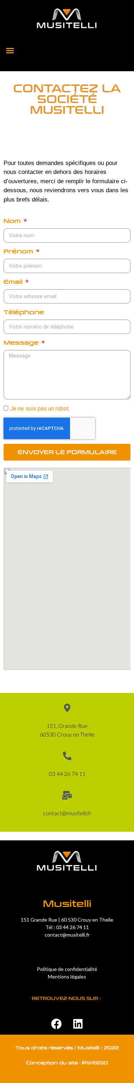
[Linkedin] (78, 1024)
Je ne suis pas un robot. (40, 408)
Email (14, 281)
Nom (13, 221)
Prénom (19, 251)
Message (22, 342)
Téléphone (24, 312)
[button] (10, 50)
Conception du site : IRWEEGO (67, 1062)
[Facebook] (56, 1024)
